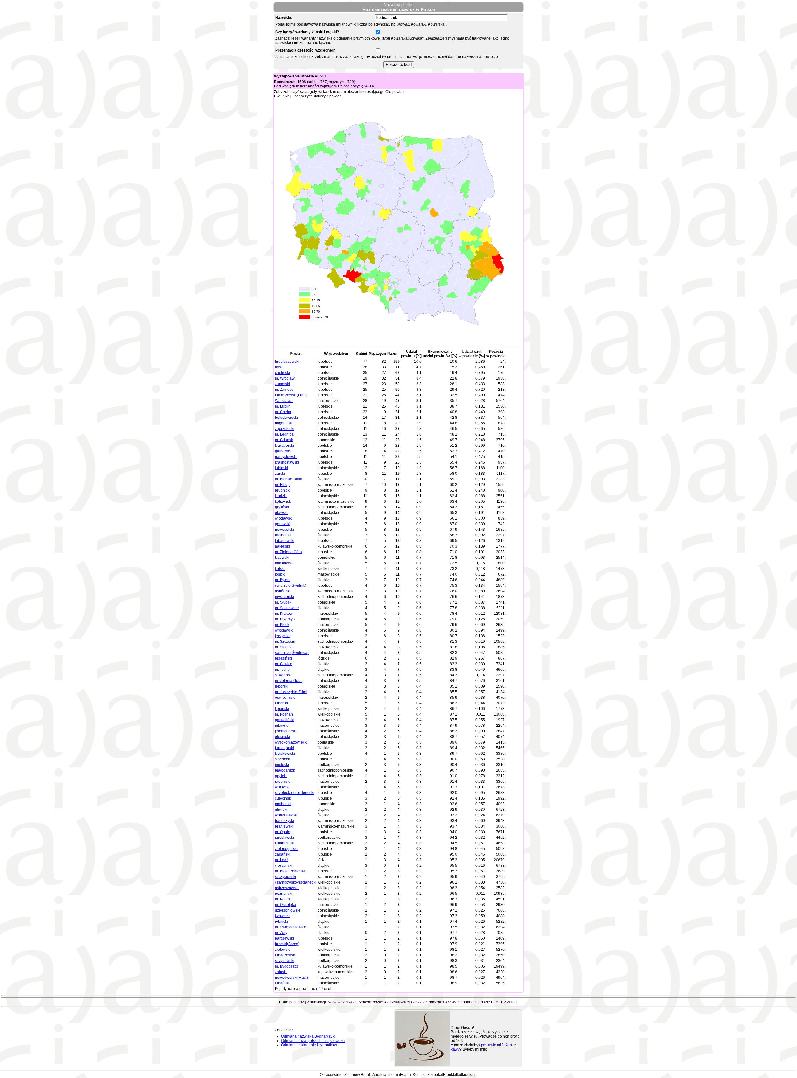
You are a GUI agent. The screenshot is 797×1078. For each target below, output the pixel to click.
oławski (281, 513)
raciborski (283, 535)
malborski (283, 804)
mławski (282, 725)
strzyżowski (284, 961)
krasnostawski (287, 462)
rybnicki (281, 921)
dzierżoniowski (287, 910)
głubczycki (284, 451)
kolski (280, 569)
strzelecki (283, 759)
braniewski (284, 826)
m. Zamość (284, 389)
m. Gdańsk (284, 440)
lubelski (281, 703)
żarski (280, 473)
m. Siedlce (284, 647)
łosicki (280, 574)
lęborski (281, 686)
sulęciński (283, 798)
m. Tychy (282, 669)
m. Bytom (282, 580)
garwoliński (284, 720)
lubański (282, 983)
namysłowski (286, 457)
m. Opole (282, 832)
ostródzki (282, 591)
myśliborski (284, 597)
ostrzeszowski (287, 888)
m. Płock (282, 625)
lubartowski (284, 541)
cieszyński (283, 865)
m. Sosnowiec (287, 608)
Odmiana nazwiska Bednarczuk (308, 1036)
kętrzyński (283, 501)
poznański (283, 893)
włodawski (284, 518)
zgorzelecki (284, 429)
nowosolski (284, 529)
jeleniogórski (286, 731)
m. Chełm (283, 412)
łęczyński (282, 636)
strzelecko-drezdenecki (294, 793)
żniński (281, 972)
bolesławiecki (286, 417)
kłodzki (281, 496)
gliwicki (281, 809)
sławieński (284, 675)
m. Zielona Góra (288, 552)
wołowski (282, 787)
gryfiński (282, 507)
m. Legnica (284, 434)
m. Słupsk (283, 602)
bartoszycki (284, 821)
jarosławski (284, 837)
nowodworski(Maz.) (291, 977)
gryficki (281, 776)
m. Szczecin (285, 641)
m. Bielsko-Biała (288, 479)
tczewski (282, 557)
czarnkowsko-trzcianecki (295, 882)
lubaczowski (285, 955)
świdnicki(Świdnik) (290, 585)
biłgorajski (283, 423)
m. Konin (282, 899)
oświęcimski (285, 697)
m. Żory (281, 933)
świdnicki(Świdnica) (292, 653)
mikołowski (284, 563)
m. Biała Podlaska (290, 871)
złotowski (282, 949)
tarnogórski (284, 748)
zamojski (282, 384)
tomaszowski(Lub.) (291, 395)
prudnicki (282, 490)
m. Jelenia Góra (288, 681)
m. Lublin (282, 406)
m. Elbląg (283, 485)
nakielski (282, 546)
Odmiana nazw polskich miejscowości (313, 1040)
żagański (282, 854)
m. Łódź (281, 860)
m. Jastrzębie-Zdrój (291, 692)
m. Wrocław (285, 378)
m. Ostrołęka (285, 905)
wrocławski (284, 630)
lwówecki (282, 916)
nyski (279, 367)
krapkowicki (285, 753)
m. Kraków (284, 613)
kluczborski (284, 445)
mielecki (282, 765)
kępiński (282, 709)
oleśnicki (282, 737)
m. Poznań (284, 714)
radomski (282, 781)
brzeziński (283, 658)
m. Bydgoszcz (286, 966)
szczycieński (285, 877)
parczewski (284, 938)
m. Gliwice (283, 664)
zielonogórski (286, 849)
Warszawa (284, 401)
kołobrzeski (284, 843)
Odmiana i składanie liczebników (309, 1045)
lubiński (281, 468)
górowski (282, 524)
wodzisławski (286, 815)
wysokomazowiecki (291, 742)
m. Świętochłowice (290, 927)
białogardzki (285, 770)
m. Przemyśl (285, 619)
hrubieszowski (287, 361)
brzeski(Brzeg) (287, 944)
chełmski (282, 373)
